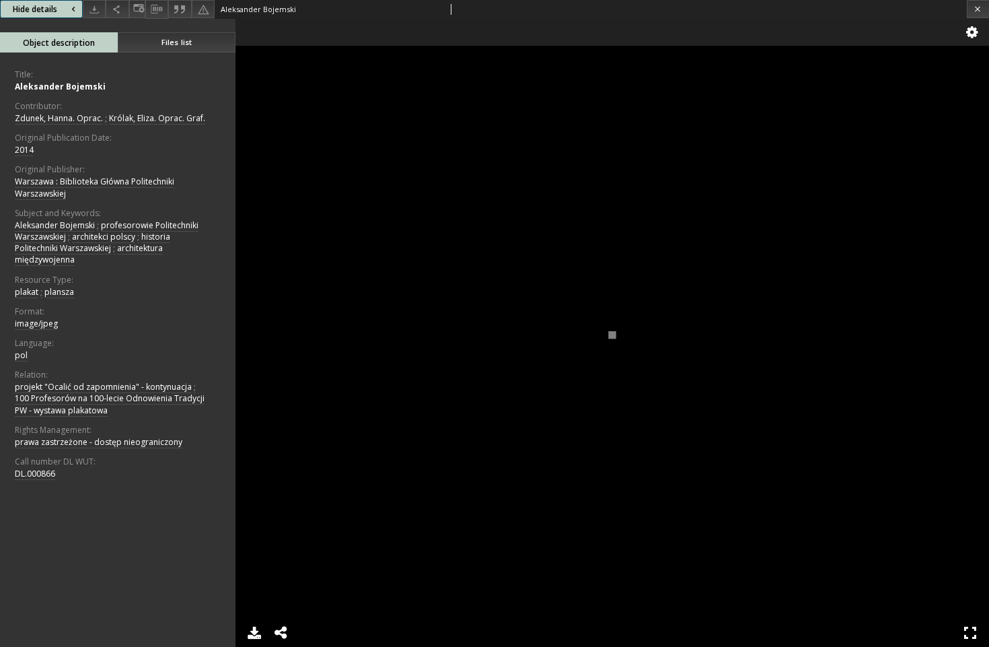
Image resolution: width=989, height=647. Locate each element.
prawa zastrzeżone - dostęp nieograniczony (98, 442)
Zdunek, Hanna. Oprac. (59, 118)
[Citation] (179, 9)
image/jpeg (36, 323)
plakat (26, 292)
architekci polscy (103, 236)
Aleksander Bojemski (60, 86)
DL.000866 (35, 473)
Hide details (35, 9)
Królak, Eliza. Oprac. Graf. (157, 118)
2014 (24, 150)
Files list (176, 42)
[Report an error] (203, 9)
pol (21, 355)
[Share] (117, 9)
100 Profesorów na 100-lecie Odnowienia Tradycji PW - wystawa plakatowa (110, 404)
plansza (59, 292)
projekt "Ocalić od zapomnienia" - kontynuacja (103, 387)
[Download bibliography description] (156, 9)
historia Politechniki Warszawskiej (92, 242)
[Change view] (137, 9)
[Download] (94, 9)
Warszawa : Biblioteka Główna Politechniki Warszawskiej (94, 187)
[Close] (978, 9)
